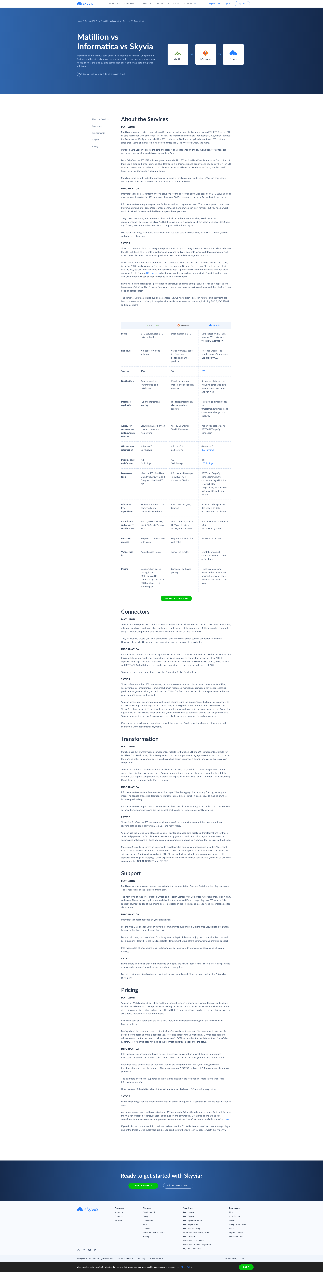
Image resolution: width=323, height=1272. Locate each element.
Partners (118, 1220)
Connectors (97, 126)
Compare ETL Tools (92, 21)
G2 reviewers (153, 273)
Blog (231, 1212)
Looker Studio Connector (154, 1233)
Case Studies (234, 1216)
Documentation (236, 1237)
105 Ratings (207, 463)
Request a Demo (180, 1186)
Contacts (119, 1216)
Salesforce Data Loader (193, 1241)
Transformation (98, 133)
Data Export (188, 1216)
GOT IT (246, 1267)
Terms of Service (125, 1259)
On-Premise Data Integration (196, 1233)
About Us (119, 1212)
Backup (146, 1224)
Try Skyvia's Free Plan (176, 598)
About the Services (100, 119)
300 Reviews (207, 450)
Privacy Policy (156, 1259)
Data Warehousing (191, 1229)
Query (145, 1216)
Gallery (232, 1220)
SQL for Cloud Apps (192, 1249)
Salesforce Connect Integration (197, 1245)
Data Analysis (189, 1237)
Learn (231, 1229)
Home (79, 21)
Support (95, 140)
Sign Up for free (143, 1186)
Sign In (227, 4)
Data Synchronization (192, 1220)
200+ (204, 371)
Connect (146, 1229)
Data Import (188, 1212)
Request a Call (214, 4)
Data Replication (190, 1224)
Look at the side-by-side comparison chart (104, 74)
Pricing (95, 147)
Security (141, 1259)
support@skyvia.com (234, 1259)
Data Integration (150, 1212)
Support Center (236, 1233)
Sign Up (242, 4)
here (227, 1119)
